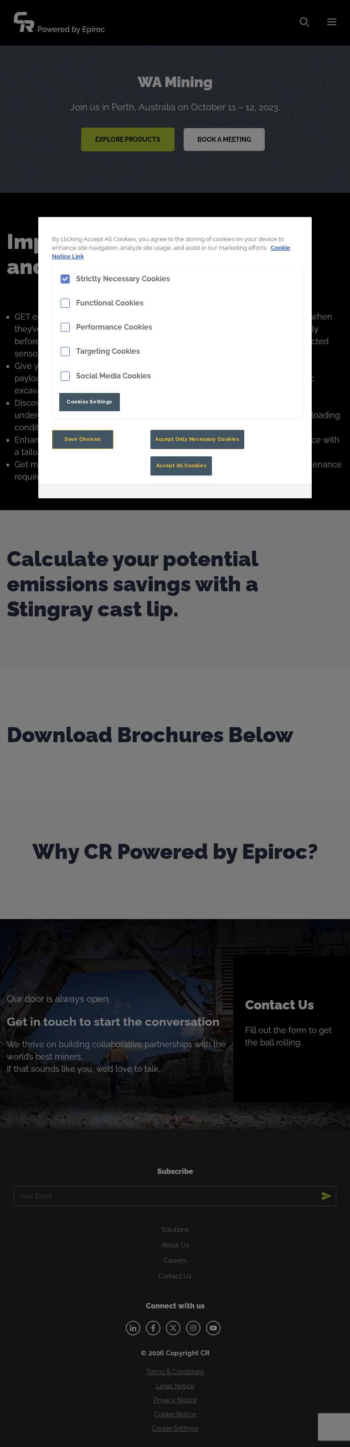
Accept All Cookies (181, 465)
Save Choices (83, 439)
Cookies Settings (89, 401)
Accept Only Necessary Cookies (197, 439)
